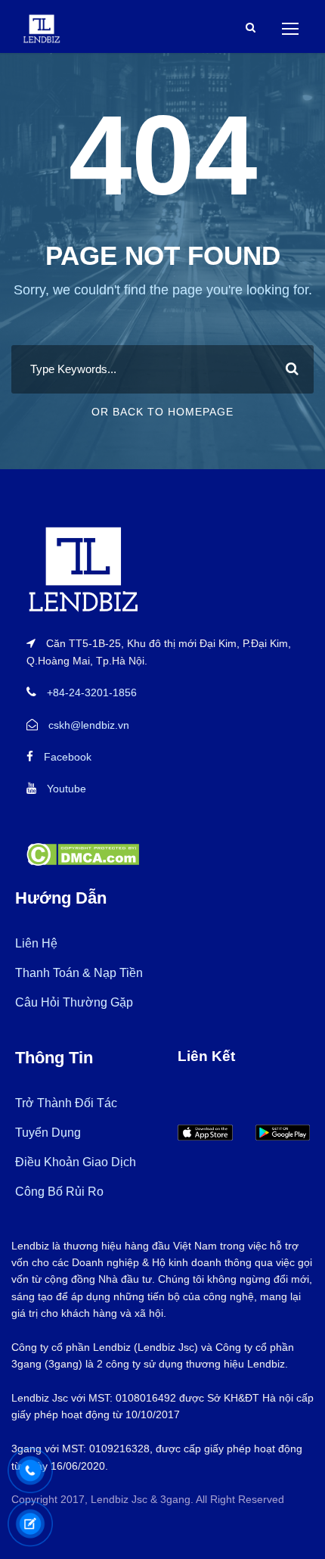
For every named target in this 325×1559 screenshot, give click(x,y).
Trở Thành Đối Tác (66, 1103)
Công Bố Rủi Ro (59, 1191)
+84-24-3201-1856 (92, 692)
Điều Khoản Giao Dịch (75, 1162)
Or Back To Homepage (162, 412)
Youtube (66, 789)
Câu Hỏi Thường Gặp (74, 1002)
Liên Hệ (36, 943)
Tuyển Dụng (48, 1132)
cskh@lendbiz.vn (88, 725)
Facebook (67, 757)
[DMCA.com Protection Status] (82, 854)
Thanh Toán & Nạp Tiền (79, 972)
